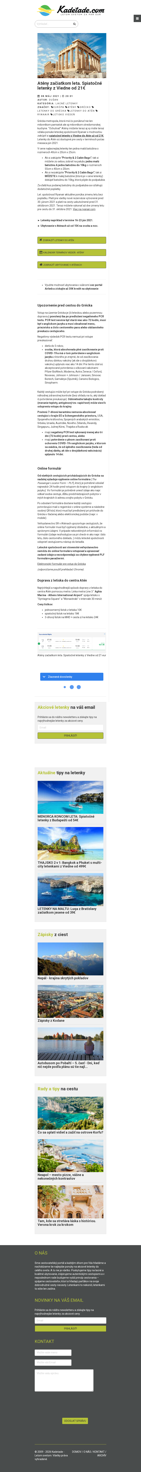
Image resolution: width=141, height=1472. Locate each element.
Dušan (53, 99)
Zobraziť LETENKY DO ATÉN (58, 240)
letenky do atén (82, 110)
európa (58, 107)
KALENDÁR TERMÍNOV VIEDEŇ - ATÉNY (63, 252)
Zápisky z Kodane (51, 1020)
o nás (87, 1451)
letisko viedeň (64, 114)
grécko (85, 107)
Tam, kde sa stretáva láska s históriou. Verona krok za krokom (67, 1223)
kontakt (99, 1451)
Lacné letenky (67, 103)
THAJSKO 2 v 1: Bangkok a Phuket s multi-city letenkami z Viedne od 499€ (70, 864)
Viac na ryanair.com (84, 209)
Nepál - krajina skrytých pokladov (63, 978)
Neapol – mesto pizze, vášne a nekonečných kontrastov (61, 1176)
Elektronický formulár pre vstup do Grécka (61, 563)
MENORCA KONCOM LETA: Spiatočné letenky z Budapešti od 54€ (66, 818)
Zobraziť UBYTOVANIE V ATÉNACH (62, 264)
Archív (101, 1455)
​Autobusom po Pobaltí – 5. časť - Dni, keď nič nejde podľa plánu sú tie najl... (69, 1065)
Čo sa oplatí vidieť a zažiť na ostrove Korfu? (70, 1132)
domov (76, 1451)
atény (72, 107)
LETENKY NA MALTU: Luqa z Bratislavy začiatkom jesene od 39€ (67, 910)
